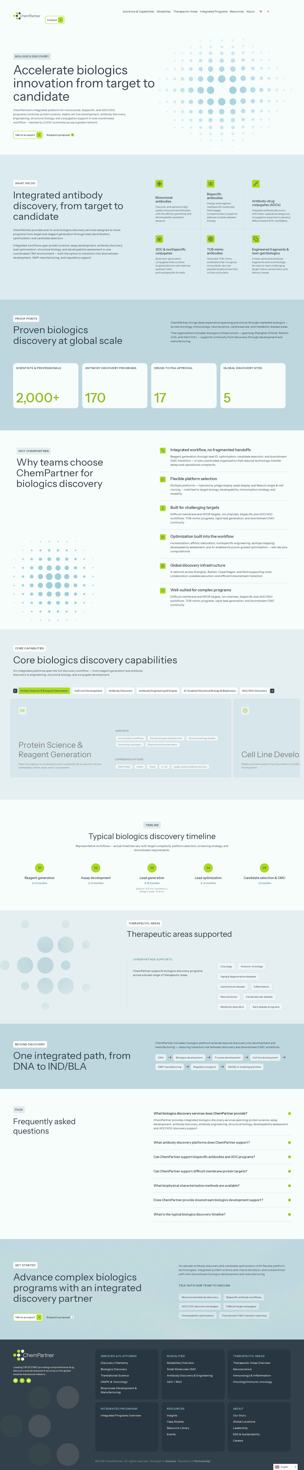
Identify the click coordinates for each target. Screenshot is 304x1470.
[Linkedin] (15, 1380)
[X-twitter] (22, 1380)
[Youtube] (28, 1380)
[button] (32, 56)
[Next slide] (272, 691)
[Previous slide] (15, 691)
